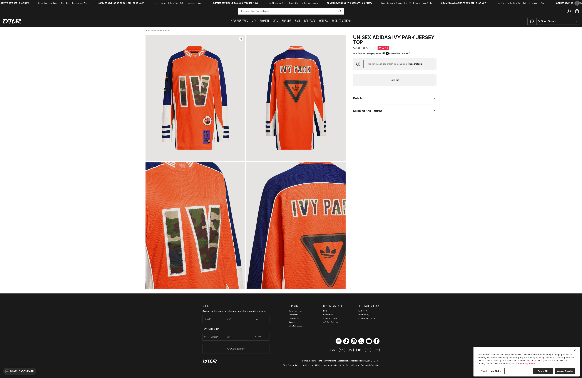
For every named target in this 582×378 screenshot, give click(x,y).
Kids (275, 21)
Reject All (542, 371)
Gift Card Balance (236, 348)
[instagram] (354, 341)
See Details (415, 64)
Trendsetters (294, 318)
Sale (298, 21)
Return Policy (363, 315)
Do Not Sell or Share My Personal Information (360, 365)
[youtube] (369, 341)
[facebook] (376, 341)
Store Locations (330, 318)
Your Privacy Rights (291, 365)
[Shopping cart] (577, 11)
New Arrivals (239, 21)
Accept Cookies (565, 371)
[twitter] (361, 341)
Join (258, 319)
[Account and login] (569, 11)
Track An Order (364, 311)
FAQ (325, 311)
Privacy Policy (308, 361)
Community (293, 315)
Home (148, 31)
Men (254, 21)
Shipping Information (366, 318)
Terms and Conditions (326, 361)
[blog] (339, 341)
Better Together (295, 311)
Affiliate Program (295, 326)
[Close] (574, 350)
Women (264, 21)
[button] (19, 371)
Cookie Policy (356, 361)
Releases (310, 21)
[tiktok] (346, 341)
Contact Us (328, 315)
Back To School (341, 21)
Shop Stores (548, 21)
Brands (286, 21)
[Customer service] (532, 21)
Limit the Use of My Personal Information (320, 365)
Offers (323, 21)
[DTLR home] (12, 21)
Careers (292, 322)
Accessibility (343, 361)
